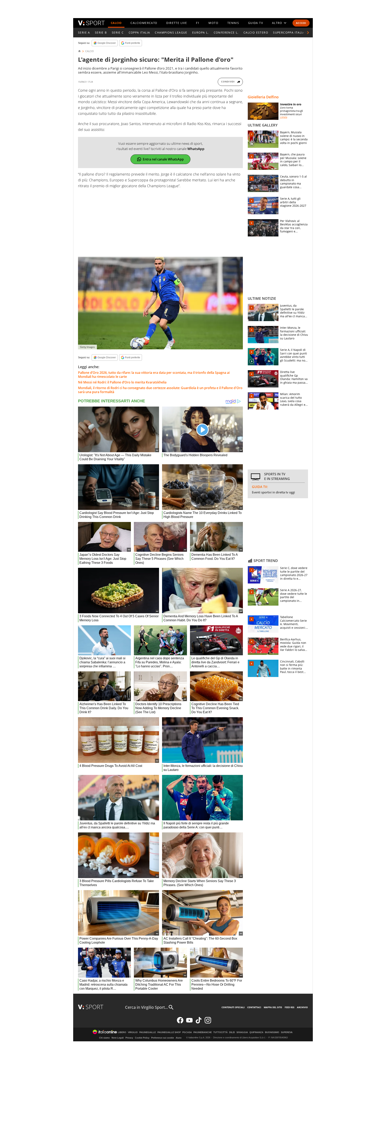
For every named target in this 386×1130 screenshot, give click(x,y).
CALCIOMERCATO (143, 22)
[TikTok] (198, 1022)
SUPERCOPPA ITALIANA (291, 32)
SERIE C (118, 32)
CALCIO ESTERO (255, 32)
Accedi (301, 23)
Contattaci (254, 1007)
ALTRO (277, 22)
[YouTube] (189, 1022)
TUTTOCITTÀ (220, 1032)
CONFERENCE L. (226, 32)
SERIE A (84, 32)
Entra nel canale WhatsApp (163, 159)
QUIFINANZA (256, 1032)
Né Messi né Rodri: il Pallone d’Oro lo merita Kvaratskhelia (122, 382)
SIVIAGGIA (242, 1032)
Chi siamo (104, 1038)
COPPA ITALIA (139, 32)
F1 (198, 22)
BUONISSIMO (272, 1032)
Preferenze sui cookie (162, 1038)
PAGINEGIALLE (147, 1032)
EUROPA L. (200, 32)
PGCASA (187, 1032)
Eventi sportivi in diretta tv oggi (273, 492)
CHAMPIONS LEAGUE (171, 32)
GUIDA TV (255, 22)
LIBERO (122, 1032)
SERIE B (101, 32)
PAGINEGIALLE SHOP (169, 1032)
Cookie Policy (142, 1038)
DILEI (232, 1032)
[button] (308, 32)
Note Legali (118, 1038)
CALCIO (116, 22)
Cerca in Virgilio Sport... (146, 1007)
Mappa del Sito (273, 1007)
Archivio (302, 1007)
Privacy (129, 1038)
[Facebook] (180, 1022)
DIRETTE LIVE (176, 22)
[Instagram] (208, 1022)
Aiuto (179, 1038)
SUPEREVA (287, 1032)
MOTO (213, 22)
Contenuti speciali (233, 1007)
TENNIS (233, 22)
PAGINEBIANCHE (202, 1032)
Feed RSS (289, 1007)
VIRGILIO (133, 1032)
